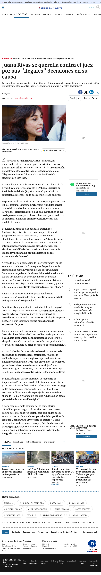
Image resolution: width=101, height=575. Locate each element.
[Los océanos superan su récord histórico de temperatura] (13, 457)
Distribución (46, 544)
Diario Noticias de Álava (9, 546)
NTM (78, 486)
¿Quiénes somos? (89, 532)
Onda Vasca (27, 548)
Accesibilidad (71, 561)
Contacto (16, 532)
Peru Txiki (31, 515)
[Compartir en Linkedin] (91, 92)
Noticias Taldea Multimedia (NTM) (11, 549)
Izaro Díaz (55, 483)
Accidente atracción (38, 509)
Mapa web (45, 546)
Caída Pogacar (62, 509)
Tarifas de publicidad (49, 548)
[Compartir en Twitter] (86, 92)
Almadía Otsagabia (78, 515)
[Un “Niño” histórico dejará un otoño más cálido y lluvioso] (38, 457)
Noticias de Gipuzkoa (30, 546)
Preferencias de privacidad (94, 563)
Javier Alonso (7, 478)
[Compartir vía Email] (97, 92)
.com (5, 532)
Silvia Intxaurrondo (52, 515)
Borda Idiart (56, 503)
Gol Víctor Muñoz (13, 509)
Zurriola (8, 503)
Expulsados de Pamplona (31, 503)
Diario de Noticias (29, 544)
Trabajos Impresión (70, 544)
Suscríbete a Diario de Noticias (64, 532)
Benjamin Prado (76, 503)
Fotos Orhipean (82, 509)
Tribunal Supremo (33, 442)
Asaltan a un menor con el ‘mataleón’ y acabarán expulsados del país (44, 58)
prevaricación (49, 442)
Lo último (75, 276)
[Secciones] (2, 7)
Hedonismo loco (12, 515)
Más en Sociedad (14, 448)
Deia (3, 544)
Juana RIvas (18, 442)
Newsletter (43, 532)
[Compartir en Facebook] (80, 92)
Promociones (29, 532)
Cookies (53, 561)
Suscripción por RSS (70, 546)
